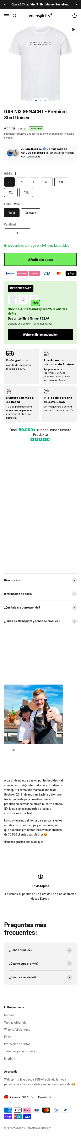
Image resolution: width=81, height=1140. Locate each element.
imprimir (9, 1058)
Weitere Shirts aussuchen (40, 334)
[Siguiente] (76, 4)
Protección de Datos (17, 1044)
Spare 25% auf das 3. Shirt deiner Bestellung (40, 4)
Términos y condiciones (19, 1051)
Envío (7, 1036)
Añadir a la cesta (40, 259)
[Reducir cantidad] (9, 233)
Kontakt (9, 1015)
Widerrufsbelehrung (17, 1029)
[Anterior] (5, 4)
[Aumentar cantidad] (25, 233)
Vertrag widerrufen (16, 1022)
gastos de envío (40, 133)
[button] (40, 505)
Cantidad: (10, 224)
